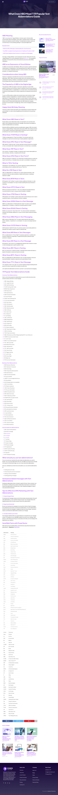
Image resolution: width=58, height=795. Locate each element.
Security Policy (35, 782)
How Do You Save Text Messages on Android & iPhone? (7, 753)
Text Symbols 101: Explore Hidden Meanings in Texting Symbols (48, 92)
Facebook (8, 433)
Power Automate (23, 777)
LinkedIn (7, 437)
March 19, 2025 (17, 757)
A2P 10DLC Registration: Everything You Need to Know (48, 82)
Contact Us (22, 784)
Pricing (21, 782)
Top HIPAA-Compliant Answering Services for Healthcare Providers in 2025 (18, 50)
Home (3, 29)
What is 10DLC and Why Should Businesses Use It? (44, 75)
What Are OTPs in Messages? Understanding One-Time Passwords (17, 48)
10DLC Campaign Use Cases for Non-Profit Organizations (48, 87)
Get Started (51, 1)
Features (21, 770)
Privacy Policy (35, 777)
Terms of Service (36, 779)
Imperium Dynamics (52, 791)
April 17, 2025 (5, 756)
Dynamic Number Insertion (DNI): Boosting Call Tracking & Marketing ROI (50, 45)
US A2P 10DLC (23, 775)
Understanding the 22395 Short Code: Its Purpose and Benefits (31, 753)
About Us (34, 770)
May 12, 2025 (29, 741)
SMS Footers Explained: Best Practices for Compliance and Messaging (17, 53)
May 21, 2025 (5, 741)
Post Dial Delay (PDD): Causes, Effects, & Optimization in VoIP (49, 50)
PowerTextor (16, 527)
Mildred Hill (26, 58)
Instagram (8, 435)
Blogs (34, 772)
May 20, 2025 (17, 741)
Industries (22, 772)
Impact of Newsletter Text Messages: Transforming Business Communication (19, 754)
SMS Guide (7, 29)
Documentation (23, 779)
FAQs (34, 775)
